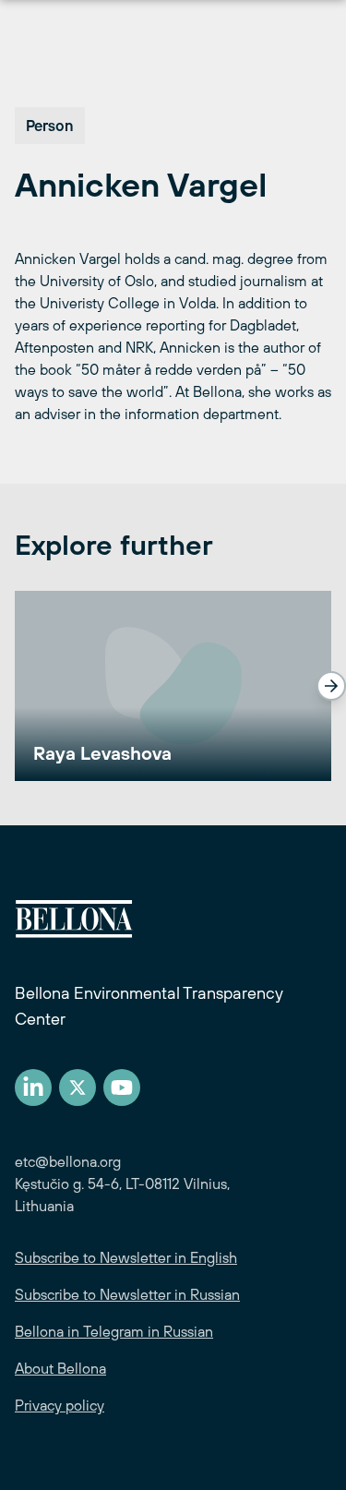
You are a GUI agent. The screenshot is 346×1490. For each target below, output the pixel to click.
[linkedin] (33, 1087)
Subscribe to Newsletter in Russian (127, 1294)
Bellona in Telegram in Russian (114, 1331)
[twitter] (77, 1087)
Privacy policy (59, 1405)
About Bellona (60, 1368)
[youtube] (121, 1087)
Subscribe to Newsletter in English (126, 1257)
